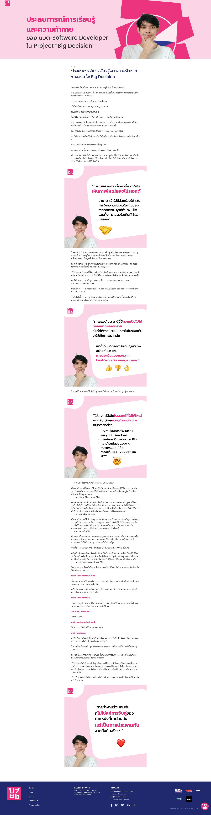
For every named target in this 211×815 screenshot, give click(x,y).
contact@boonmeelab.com (122, 791)
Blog (73, 66)
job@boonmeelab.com (120, 797)
